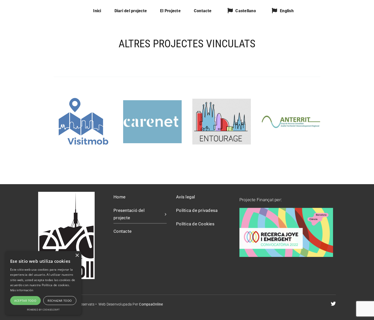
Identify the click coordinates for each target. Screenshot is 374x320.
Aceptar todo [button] (25, 300)
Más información (22, 290)
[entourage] (221, 100)
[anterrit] (291, 117)
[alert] (43, 283)
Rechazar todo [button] (60, 300)
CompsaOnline (150, 304)
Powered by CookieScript (43, 309)
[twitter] (333, 303)
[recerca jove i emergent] (286, 209)
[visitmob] (83, 96)
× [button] (77, 255)
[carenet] (152, 102)
